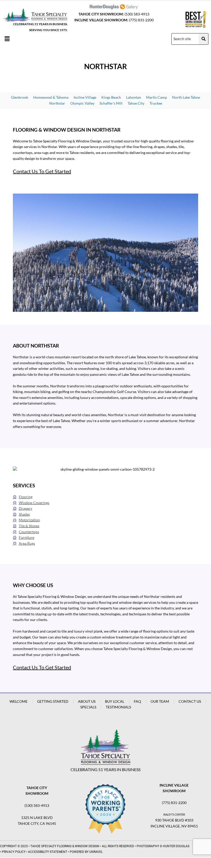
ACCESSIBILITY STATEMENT (47, 852)
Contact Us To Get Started (42, 171)
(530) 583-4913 (137, 14)
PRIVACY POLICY (13, 852)
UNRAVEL (96, 852)
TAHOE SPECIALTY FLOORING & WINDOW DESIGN (64, 846)
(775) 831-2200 (141, 20)
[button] (7, 39)
